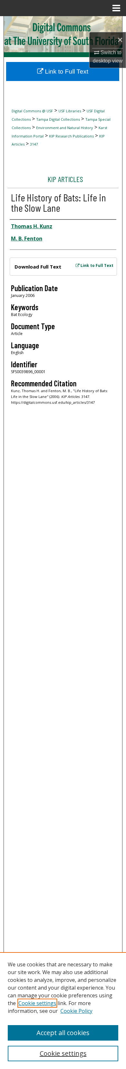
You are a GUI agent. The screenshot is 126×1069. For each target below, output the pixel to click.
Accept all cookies (63, 1032)
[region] (63, 1010)
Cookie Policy (76, 1010)
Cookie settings (37, 1003)
